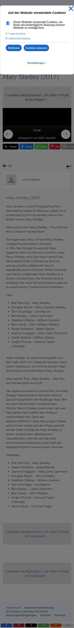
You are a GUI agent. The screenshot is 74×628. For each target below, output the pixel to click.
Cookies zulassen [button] (36, 47)
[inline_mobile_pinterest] (19, 625)
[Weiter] (65, 134)
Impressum (13, 607)
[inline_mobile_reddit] (56, 625)
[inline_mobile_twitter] (31, 625)
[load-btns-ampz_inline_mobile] (67, 625)
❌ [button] (70, 8)
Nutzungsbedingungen (21, 615)
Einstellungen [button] (37, 62)
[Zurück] (8, 134)
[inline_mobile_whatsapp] (43, 625)
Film (37, 130)
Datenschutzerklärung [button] (19, 38)
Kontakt (45, 615)
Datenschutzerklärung (39, 607)
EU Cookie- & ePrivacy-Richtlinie (27, 611)
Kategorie (25, 138)
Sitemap (59, 615)
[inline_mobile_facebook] (6, 625)
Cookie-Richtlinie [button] (17, 34)
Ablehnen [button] (14, 47)
